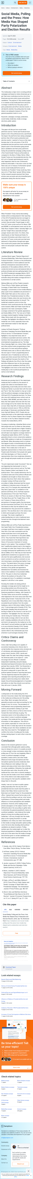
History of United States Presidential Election (14, 986)
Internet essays (21, 1109)
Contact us (4, 1162)
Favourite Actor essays (23, 1093)
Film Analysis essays (7, 1093)
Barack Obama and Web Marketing (11, 979)
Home (3, 8)
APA (5, 909)
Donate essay (5, 1145)
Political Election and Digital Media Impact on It (14, 992)
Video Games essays (23, 1100)
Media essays (5, 1080)
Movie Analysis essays (23, 1080)
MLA (10, 909)
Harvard (17, 909)
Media (21, 8)
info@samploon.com (7, 1137)
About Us (4, 1159)
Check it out (20, 1164)
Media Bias (27, 8)
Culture (8, 8)
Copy (16, 933)
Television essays (22, 1087)
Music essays (5, 1115)
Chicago (25, 909)
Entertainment (15, 8)
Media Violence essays (7, 1087)
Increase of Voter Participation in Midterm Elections (16, 1014)
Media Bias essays (6, 1109)
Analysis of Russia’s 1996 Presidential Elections (14, 1008)
